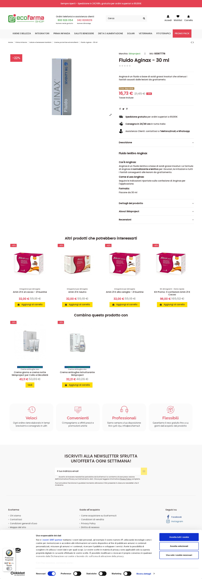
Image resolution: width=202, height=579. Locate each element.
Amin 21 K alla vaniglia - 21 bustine (124, 292)
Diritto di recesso (90, 527)
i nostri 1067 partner (52, 540)
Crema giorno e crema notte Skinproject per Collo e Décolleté (30, 373)
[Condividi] (120, 109)
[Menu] (14, 549)
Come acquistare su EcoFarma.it (99, 515)
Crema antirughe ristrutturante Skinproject (77, 373)
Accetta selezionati (179, 546)
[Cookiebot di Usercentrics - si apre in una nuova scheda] (18, 574)
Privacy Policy (126, 479)
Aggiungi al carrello (31, 304)
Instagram (177, 521)
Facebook (176, 517)
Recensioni (125, 219)
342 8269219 (84, 20)
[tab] (156, 143)
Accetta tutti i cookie (179, 537)
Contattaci (16, 519)
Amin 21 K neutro (77, 292)
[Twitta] (123, 109)
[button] (22, 33)
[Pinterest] (127, 109)
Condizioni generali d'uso (23, 523)
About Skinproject (129, 211)
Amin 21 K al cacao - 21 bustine (30, 292)
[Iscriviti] (144, 471)
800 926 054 (65, 20)
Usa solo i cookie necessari (179, 555)
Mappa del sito (18, 527)
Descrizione (125, 142)
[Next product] (193, 42)
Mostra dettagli (143, 573)
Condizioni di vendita (92, 519)
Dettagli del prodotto (131, 203)
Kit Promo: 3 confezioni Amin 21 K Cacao (172, 293)
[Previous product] (192, 42)
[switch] (77, 573)
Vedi (30, 384)
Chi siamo (15, 515)
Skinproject (134, 53)
